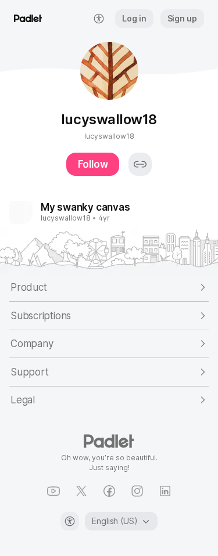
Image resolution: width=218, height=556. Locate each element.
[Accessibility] (69, 521)
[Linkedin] (165, 491)
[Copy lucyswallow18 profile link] (140, 164)
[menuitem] (99, 18)
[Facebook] (109, 491)
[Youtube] (53, 491)
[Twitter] (81, 491)
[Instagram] (137, 491)
